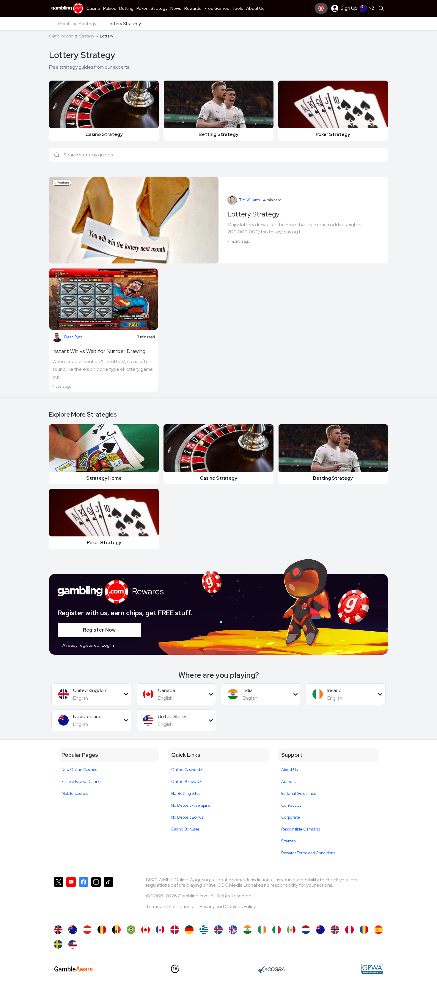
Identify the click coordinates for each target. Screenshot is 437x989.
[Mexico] (291, 929)
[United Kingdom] (58, 929)
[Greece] (203, 929)
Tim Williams (249, 199)
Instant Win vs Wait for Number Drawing (98, 351)
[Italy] (276, 929)
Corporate (290, 817)
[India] (247, 929)
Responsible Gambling (300, 829)
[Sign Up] (321, 8)
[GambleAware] (73, 969)
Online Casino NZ (187, 769)
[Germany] (189, 929)
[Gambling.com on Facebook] (83, 898)
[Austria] (87, 929)
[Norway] (335, 929)
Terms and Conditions (170, 906)
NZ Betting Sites (185, 793)
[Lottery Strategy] (72, 929)
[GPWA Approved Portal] (372, 969)
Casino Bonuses (185, 829)
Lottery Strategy (253, 214)
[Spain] (378, 929)
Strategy (86, 36)
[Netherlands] (305, 929)
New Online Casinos (79, 769)
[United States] (72, 944)
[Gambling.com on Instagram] (96, 898)
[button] (91, 694)
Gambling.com (61, 36)
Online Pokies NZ (186, 781)
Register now (99, 630)
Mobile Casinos (75, 793)
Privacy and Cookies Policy (227, 906)
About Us (289, 769)
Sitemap (288, 841)
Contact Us (291, 805)
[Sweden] (58, 944)
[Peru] (349, 929)
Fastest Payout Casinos (82, 781)
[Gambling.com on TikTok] (108, 898)
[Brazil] (131, 929)
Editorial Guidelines (298, 793)
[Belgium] (102, 929)
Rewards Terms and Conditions (308, 852)
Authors (288, 781)
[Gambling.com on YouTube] (71, 898)
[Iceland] (218, 929)
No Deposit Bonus (187, 817)
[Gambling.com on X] (58, 898)
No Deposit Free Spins (190, 805)
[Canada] (145, 929)
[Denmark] (174, 929)
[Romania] (364, 929)
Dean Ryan (73, 337)
